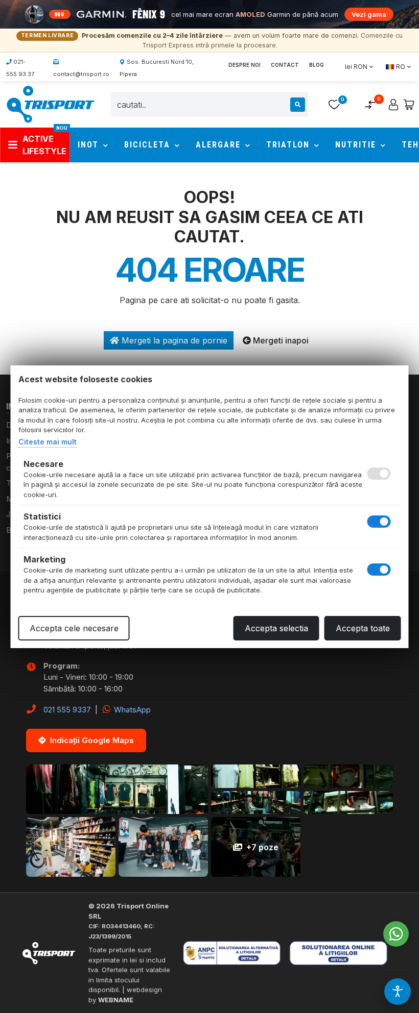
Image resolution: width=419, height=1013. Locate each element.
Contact (285, 65)
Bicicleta (148, 145)
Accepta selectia (276, 628)
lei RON (356, 66)
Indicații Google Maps (92, 740)
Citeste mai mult (47, 441)
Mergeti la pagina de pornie (173, 340)
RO (400, 66)
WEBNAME (115, 1000)
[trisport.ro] (50, 103)
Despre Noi (244, 65)
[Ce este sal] (237, 953)
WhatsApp (131, 709)
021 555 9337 (67, 709)
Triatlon (289, 145)
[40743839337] (396, 934)
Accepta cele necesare (74, 628)
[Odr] (346, 953)
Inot (90, 145)
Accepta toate (363, 628)
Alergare (220, 145)
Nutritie (357, 145)
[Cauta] (297, 104)
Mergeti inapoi (280, 340)
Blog (316, 65)
